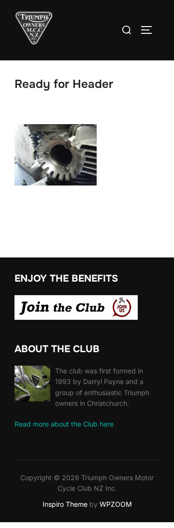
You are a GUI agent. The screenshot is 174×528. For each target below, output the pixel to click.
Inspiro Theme (65, 504)
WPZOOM (116, 504)
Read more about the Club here (64, 424)
